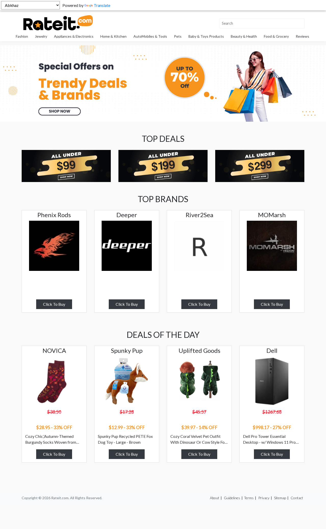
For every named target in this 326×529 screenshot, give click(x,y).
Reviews (302, 36)
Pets (178, 36)
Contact (297, 498)
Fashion (22, 36)
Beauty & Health (244, 36)
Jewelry (41, 36)
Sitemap (280, 498)
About (214, 498)
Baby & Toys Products (206, 36)
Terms (249, 498)
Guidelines (232, 498)
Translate (102, 5)
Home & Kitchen (113, 36)
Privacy (263, 498)
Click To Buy (54, 304)
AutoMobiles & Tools (150, 36)
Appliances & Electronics (73, 36)
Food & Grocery (276, 36)
